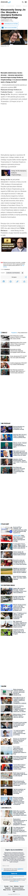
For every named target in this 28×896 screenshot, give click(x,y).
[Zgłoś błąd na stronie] (24, 281)
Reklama (16, 886)
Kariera (22, 886)
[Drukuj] (11, 281)
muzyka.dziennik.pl (10, 6)
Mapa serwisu (7, 889)
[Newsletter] (4, 281)
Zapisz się (14, 873)
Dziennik (2, 6)
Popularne (14, 332)
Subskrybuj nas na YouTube (11, 23)
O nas (11, 886)
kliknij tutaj (16, 881)
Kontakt (6, 886)
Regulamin (8, 888)
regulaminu (20, 868)
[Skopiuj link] (17, 281)
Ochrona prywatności (17, 888)
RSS (14, 891)
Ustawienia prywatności (18, 889)
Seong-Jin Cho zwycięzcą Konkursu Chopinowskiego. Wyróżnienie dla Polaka (18, 173)
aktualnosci (18, 6)
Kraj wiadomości (22, 332)
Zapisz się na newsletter (10, 27)
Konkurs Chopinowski (13, 273)
